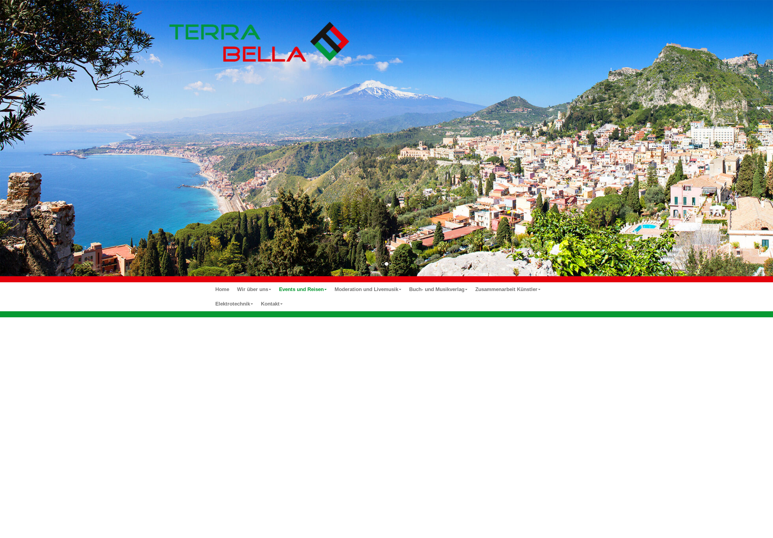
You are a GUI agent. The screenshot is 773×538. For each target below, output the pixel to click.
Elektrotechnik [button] (232, 304)
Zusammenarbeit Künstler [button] (506, 289)
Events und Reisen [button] (301, 289)
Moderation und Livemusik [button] (366, 289)
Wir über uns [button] (252, 289)
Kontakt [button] (270, 304)
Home (222, 289)
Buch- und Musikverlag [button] (436, 289)
